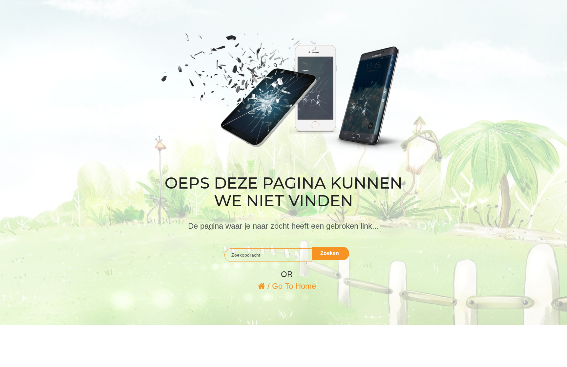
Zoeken (329, 253)
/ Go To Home (290, 286)
